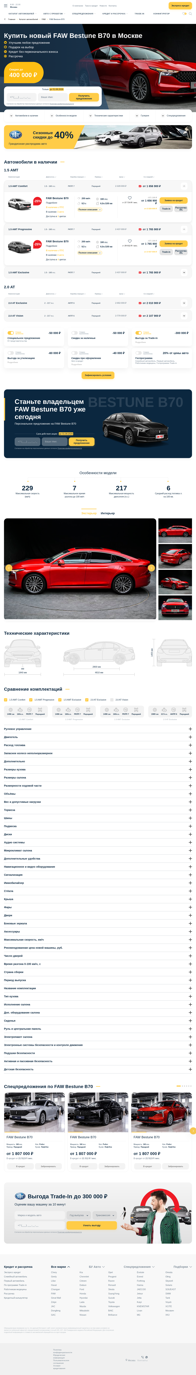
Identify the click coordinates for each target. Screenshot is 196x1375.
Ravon (111, 1281)
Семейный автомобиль (15, 1276)
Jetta (139, 1298)
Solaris (168, 1285)
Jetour (140, 1293)
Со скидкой (148, 177)
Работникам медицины (15, 1289)
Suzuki (111, 1298)
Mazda (83, 1306)
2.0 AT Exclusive (98, 700)
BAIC (110, 1311)
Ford (82, 1289)
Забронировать (48, 1166)
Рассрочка (9, 1293)
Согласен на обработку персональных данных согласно (28, 104)
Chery (54, 1272)
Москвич (169, 1311)
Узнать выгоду (92, 1225)
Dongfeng (55, 1311)
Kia (81, 1272)
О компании (78, 6)
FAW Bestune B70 (57, 198)
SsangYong (113, 1293)
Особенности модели (66, 116)
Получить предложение (84, 97)
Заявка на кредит (174, 200)
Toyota (111, 1302)
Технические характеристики (108, 116)
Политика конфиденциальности (62, 1351)
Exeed (140, 1276)
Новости (103, 6)
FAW (53, 1293)
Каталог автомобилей (21, 14)
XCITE (168, 1306)
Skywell (169, 1281)
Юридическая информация (59, 1356)
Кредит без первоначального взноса (33, 51)
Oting (168, 1276)
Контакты (113, 6)
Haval (54, 1285)
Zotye (53, 1302)
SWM (168, 1293)
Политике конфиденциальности (62, 104)
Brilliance (112, 1315)
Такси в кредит (91, 6)
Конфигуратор (161, 14)
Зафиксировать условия (98, 375)
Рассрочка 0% (181, 209)
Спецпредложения (82, 14)
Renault (112, 1285)
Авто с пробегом (53, 14)
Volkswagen (114, 1306)
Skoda (111, 1289)
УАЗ (167, 1315)
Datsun (83, 1285)
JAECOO (141, 1289)
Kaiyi (139, 1302)
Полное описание (88, 209)
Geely (54, 1276)
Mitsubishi (84, 1311)
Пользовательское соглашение (61, 1361)
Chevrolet (84, 1276)
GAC (53, 1315)
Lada (82, 1302)
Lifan (53, 1281)
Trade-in (166, 209)
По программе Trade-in (15, 1285)
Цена (121, 177)
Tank (167, 1298)
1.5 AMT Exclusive (72, 700)
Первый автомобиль (14, 1281)
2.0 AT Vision (122, 700)
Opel (110, 1272)
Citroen (83, 1281)
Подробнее (51, 203)
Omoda (168, 1272)
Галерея (145, 116)
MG (138, 1315)
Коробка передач (77, 177)
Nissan (83, 1315)
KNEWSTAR (143, 1306)
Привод (98, 177)
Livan (139, 1311)
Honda (83, 1293)
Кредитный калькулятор (16, 1298)
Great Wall (56, 1298)
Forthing (141, 1281)
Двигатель (50, 177)
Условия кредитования (59, 1367)
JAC (53, 1306)
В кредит (20, 1166)
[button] (151, 568)
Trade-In (139, 14)
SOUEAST (170, 1289)
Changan (55, 1289)
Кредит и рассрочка (114, 14)
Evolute (140, 1272)
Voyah (168, 1302)
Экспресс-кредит (180, 6)
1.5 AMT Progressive (44, 700)
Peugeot (112, 1276)
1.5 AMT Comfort (17, 700)
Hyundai (84, 1298)
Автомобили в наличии (26, 116)
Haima (140, 1285)
